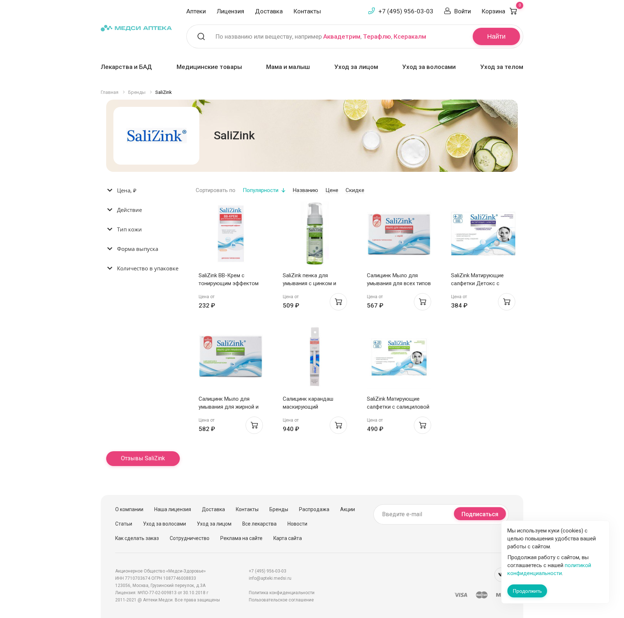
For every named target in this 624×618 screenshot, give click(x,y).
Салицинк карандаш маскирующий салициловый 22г (308, 407)
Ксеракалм (410, 36)
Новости (297, 524)
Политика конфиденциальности (282, 592)
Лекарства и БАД (126, 66)
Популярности (260, 190)
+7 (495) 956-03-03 (405, 11)
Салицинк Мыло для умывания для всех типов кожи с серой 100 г (399, 283)
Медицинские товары (209, 66)
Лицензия (230, 11)
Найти (496, 36)
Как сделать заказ (137, 538)
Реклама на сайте (241, 538)
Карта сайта (287, 538)
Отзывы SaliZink (143, 458)
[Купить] (338, 301)
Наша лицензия (172, 509)
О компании (129, 509)
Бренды (278, 509)
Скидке (355, 190)
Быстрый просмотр (230, 235)
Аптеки (196, 11)
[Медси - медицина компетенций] (136, 27)
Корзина (501, 11)
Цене (331, 190)
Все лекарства (259, 524)
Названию (305, 190)
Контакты (307, 11)
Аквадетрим (341, 36)
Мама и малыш (288, 66)
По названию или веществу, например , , (321, 36)
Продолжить (527, 591)
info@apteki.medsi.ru (270, 578)
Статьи (123, 524)
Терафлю (377, 36)
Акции (347, 509)
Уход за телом (501, 66)
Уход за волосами (429, 66)
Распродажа (314, 509)
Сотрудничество (189, 538)
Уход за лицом (356, 66)
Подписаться (480, 514)
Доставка (269, 11)
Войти (462, 11)
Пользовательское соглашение (281, 599)
